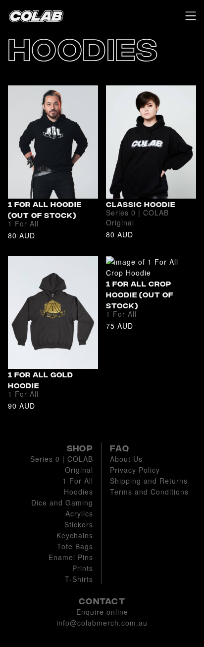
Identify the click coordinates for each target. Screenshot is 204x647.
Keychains (74, 535)
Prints (82, 568)
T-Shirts (79, 579)
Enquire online (102, 612)
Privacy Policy (135, 470)
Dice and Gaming (62, 502)
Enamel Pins (71, 557)
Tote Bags (75, 546)
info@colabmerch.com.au (102, 623)
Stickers (78, 524)
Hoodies (78, 492)
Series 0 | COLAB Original (61, 464)
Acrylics (79, 513)
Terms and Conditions (149, 492)
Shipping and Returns (149, 481)
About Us (126, 459)
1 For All (77, 481)
